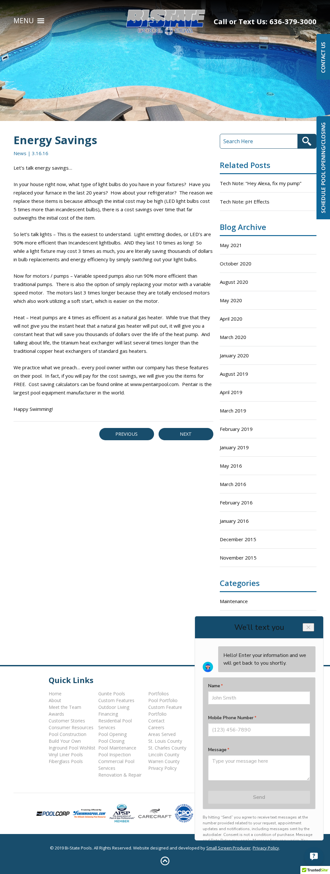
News (20, 153)
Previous (126, 434)
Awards (56, 714)
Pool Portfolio (163, 700)
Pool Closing (111, 741)
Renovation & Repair (119, 775)
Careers (156, 727)
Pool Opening (112, 734)
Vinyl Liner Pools (66, 754)
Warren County (164, 761)
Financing (108, 714)
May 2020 (231, 300)
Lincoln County (163, 754)
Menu (24, 20)
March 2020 (233, 337)
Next (186, 434)
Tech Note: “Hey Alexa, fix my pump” (260, 183)
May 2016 (231, 465)
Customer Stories (67, 721)
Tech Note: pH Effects (244, 201)
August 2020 (234, 282)
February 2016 (236, 502)
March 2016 (233, 484)
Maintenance (234, 601)
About (55, 700)
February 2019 (236, 429)
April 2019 (231, 392)
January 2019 (234, 447)
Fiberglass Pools (66, 761)
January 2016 (234, 521)
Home (55, 693)
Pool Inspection (114, 754)
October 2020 (235, 263)
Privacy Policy (162, 768)
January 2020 (234, 355)
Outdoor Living (113, 707)
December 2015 (238, 539)
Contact (156, 721)
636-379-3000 (292, 21)
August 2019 (234, 374)
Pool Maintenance (117, 748)
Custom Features (116, 700)
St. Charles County (167, 748)
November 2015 (238, 557)
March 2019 (233, 410)
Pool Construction (67, 734)
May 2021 (231, 245)
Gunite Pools (111, 693)
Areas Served (162, 734)
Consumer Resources (71, 727)
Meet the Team (65, 707)
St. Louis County (165, 741)
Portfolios (158, 693)
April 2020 (231, 318)
